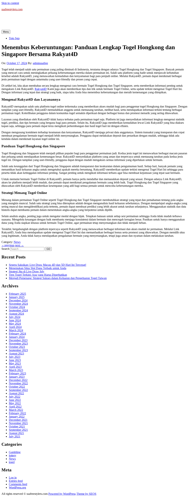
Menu (6, 31)
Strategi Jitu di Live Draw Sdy (26, 271)
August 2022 (16, 393)
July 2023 (14, 356)
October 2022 (17, 386)
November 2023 (18, 343)
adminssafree (40, 63)
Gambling (14, 452)
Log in (13, 477)
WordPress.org (17, 487)
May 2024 (15, 323)
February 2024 (17, 333)
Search (5, 248)
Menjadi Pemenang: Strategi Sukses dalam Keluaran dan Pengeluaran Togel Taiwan (58, 278)
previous (7, 245)
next (19, 245)
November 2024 (18, 303)
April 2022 (15, 406)
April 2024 (15, 327)
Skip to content (10, 3)
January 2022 (17, 416)
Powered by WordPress (62, 493)
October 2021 (17, 426)
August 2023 (16, 353)
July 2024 (14, 317)
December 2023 (18, 340)
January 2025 (17, 297)
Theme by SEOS (86, 493)
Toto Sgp (14, 38)
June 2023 (15, 360)
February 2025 (17, 293)
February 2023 (17, 373)
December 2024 (18, 300)
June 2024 (15, 320)
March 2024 (16, 330)
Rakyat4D (41, 89)
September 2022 (18, 390)
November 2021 (18, 423)
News (17, 242)
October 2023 (17, 346)
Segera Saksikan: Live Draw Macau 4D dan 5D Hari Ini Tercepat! (47, 264)
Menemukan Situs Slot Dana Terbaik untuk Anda (37, 268)
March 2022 (16, 409)
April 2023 (15, 366)
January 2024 (17, 336)
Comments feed (18, 484)
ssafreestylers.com (12, 9)
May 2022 (15, 403)
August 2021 (16, 433)
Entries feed (16, 480)
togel (12, 462)
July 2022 (14, 396)
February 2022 (17, 413)
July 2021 (14, 436)
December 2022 (18, 380)
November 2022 (18, 383)
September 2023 (18, 350)
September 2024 (18, 310)
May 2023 (15, 363)
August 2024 (16, 313)
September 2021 (18, 429)
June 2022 (15, 400)
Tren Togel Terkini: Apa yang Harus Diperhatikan (38, 274)
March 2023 (16, 370)
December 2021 (18, 419)
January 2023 (17, 376)
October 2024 (17, 307)
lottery (12, 455)
